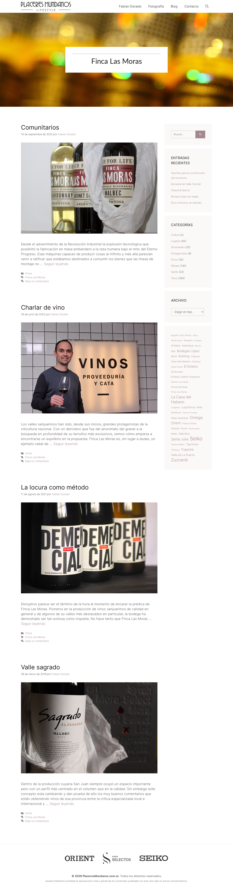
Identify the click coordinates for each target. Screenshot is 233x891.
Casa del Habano (180, 361)
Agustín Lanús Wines (181, 335)
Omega (196, 417)
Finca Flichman (179, 387)
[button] (207, 6)
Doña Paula (176, 367)
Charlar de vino (43, 307)
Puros (174, 259)
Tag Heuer (192, 444)
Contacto (191, 6)
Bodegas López (188, 351)
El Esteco (191, 366)
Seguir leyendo (56, 264)
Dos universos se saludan (186, 202)
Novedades (178, 247)
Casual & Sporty (180, 190)
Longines (175, 407)
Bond (174, 356)
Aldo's (195, 335)
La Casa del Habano (181, 399)
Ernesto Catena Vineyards (185, 376)
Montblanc (176, 412)
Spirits (174, 271)
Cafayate (195, 356)
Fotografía (156, 6)
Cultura (175, 234)
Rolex (174, 433)
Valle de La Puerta (183, 455)
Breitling (184, 356)
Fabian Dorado (130, 6)
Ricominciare (194, 429)
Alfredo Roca (176, 340)
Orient (176, 423)
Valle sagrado (40, 667)
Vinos (28, 273)
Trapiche (187, 449)
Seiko (196, 438)
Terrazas (175, 450)
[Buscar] (200, 134)
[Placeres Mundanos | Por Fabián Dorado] (46, 6)
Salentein (184, 433)
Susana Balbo (178, 444)
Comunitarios (40, 127)
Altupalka (188, 340)
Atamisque (187, 345)
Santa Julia (179, 439)
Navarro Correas (190, 413)
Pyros (184, 428)
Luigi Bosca (188, 407)
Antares (175, 345)
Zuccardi (179, 460)
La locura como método (55, 487)
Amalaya (197, 340)
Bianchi (198, 346)
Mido (199, 407)
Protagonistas (179, 253)
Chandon (196, 361)
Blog (174, 6)
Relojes (175, 265)
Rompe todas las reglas (185, 196)
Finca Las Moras (35, 277)
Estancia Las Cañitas (179, 382)
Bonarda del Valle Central (186, 184)
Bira (173, 351)
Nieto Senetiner (179, 418)
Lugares (176, 241)
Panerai (175, 428)
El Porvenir (177, 371)
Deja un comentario (37, 281)
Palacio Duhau (189, 423)
